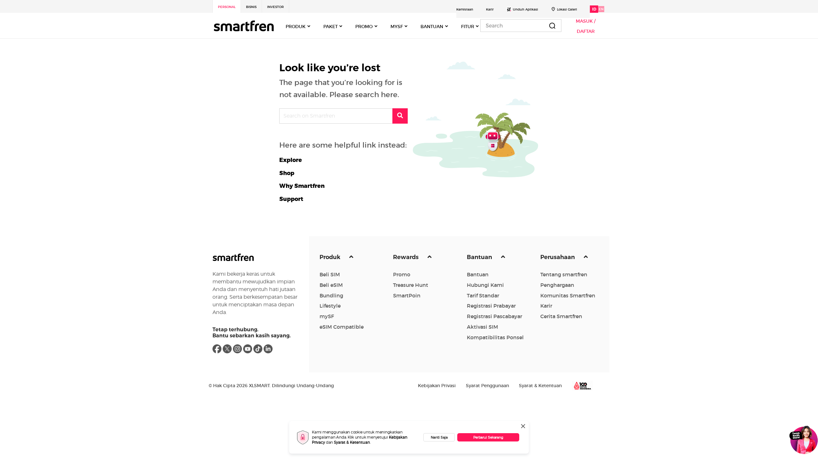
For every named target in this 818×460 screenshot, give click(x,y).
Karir (490, 9)
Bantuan (480, 257)
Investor (275, 7)
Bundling (331, 295)
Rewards (406, 257)
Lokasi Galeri (567, 9)
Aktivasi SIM (482, 327)
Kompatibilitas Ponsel (495, 337)
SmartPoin (407, 295)
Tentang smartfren (563, 274)
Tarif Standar (483, 295)
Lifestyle (330, 306)
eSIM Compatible (342, 327)
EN (601, 9)
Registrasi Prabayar (491, 306)
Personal (226, 7)
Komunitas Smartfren (567, 295)
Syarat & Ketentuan (352, 442)
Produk (331, 257)
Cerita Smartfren (561, 316)
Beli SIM (330, 274)
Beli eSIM (331, 285)
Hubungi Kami (485, 285)
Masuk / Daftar (586, 26)
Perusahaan (558, 257)
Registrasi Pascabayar (494, 316)
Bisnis (251, 7)
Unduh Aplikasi (525, 9)
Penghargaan (557, 285)
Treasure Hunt (410, 285)
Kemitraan (464, 9)
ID (594, 9)
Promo (401, 274)
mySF (327, 316)
